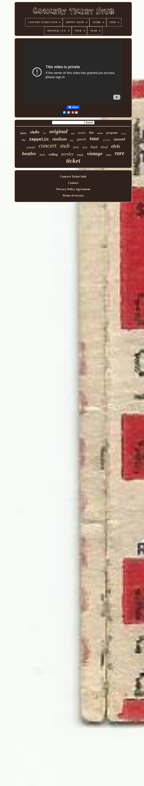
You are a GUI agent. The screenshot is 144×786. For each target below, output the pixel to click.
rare (119, 153)
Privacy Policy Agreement (73, 189)
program (111, 132)
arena (100, 133)
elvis (115, 146)
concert (47, 145)
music (80, 154)
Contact (73, 183)
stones (82, 132)
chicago (123, 134)
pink (76, 147)
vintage (95, 153)
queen (81, 139)
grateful (31, 147)
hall (72, 133)
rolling (53, 154)
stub (65, 146)
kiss (71, 140)
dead (104, 147)
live (91, 132)
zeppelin (39, 139)
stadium (59, 139)
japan (23, 133)
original (58, 131)
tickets (108, 155)
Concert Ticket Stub (73, 176)
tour (94, 138)
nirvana (106, 140)
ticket (73, 160)
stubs (35, 131)
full (42, 155)
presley (67, 154)
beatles (29, 153)
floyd (94, 147)
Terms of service (73, 195)
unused (119, 139)
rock (84, 147)
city (23, 140)
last (44, 133)
